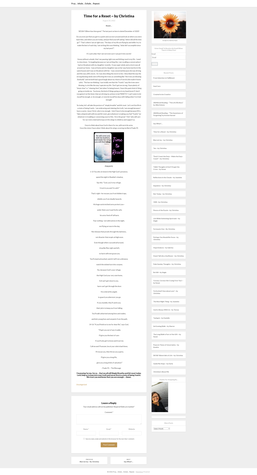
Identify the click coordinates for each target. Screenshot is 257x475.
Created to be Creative (162, 94)
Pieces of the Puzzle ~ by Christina (166, 210)
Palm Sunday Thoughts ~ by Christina (167, 264)
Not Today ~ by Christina (162, 194)
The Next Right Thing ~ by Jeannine (166, 301)
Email (108, 429)
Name (86, 429)
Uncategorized (81, 384)
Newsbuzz (139, 472)
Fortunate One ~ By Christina (164, 229)
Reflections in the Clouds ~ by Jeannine (167, 177)
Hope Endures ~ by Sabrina (163, 248)
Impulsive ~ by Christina (162, 186)
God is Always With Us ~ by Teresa (166, 310)
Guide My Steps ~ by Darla (163, 364)
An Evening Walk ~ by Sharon (164, 326)
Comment (109, 412)
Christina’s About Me (161, 372)
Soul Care (156, 86)
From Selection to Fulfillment (164, 78)
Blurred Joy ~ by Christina (89, 461)
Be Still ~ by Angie (159, 272)
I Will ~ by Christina (160, 202)
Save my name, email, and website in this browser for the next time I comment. (110, 439)
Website (131, 429)
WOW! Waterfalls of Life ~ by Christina (168, 355)
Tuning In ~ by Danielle (161, 318)
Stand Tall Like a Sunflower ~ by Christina (168, 256)
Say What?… (128, 461)
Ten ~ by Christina (160, 148)
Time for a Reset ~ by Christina (164, 132)
